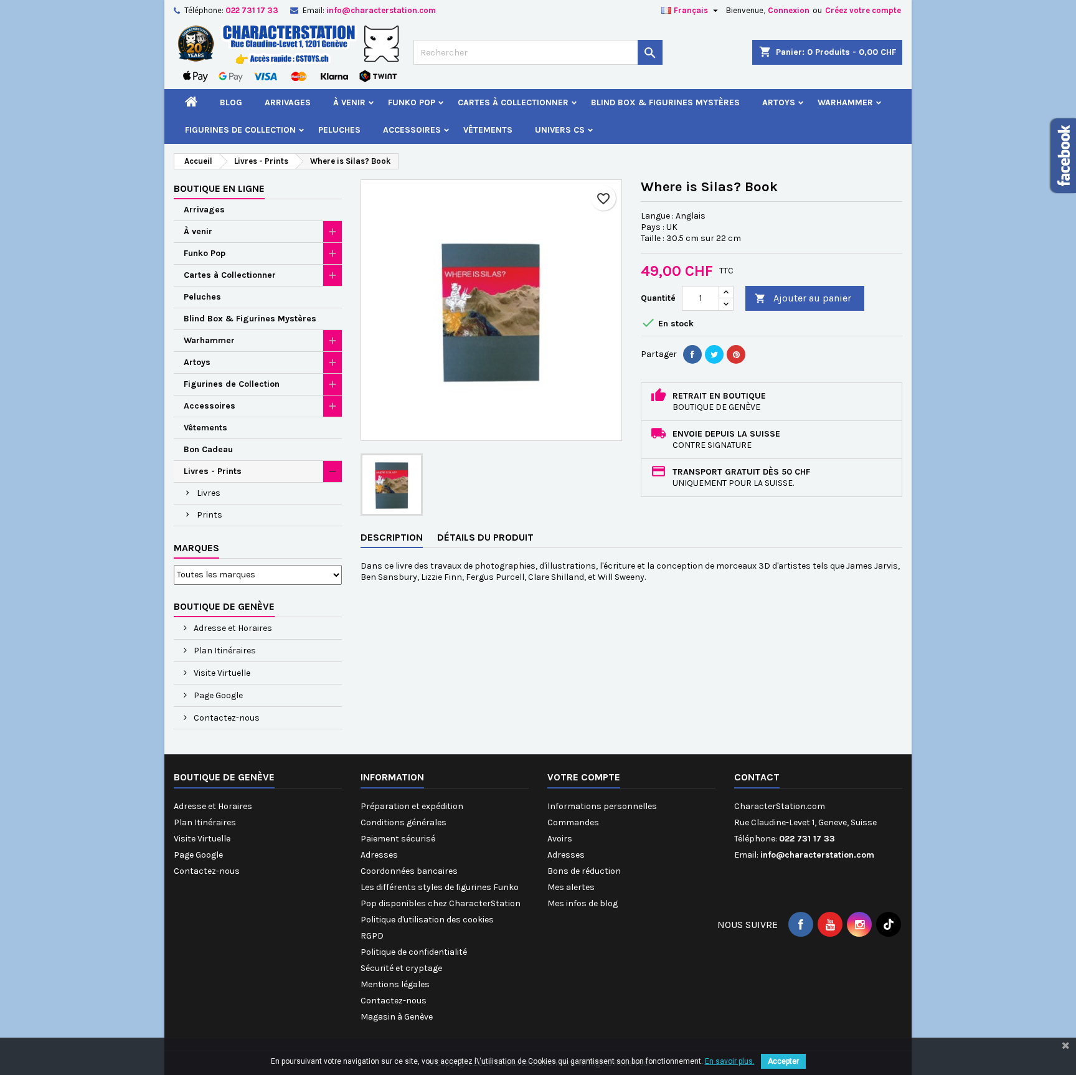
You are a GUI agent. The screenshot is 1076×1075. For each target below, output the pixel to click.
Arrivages (288, 102)
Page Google (217, 695)
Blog (231, 102)
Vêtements (487, 130)
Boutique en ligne (219, 188)
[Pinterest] (736, 354)
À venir (349, 102)
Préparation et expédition (412, 806)
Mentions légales (395, 984)
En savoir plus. (730, 1061)
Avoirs (559, 838)
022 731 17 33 (251, 10)
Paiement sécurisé (398, 838)
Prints (209, 514)
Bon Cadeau (208, 449)
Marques (196, 548)
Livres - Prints (213, 471)
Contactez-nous (226, 718)
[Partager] (692, 354)
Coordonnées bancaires (409, 871)
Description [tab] (392, 537)
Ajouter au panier (803, 298)
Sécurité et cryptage (401, 968)
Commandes (573, 822)
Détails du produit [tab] (485, 537)
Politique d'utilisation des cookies (427, 919)
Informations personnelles (602, 806)
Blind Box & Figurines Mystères (665, 102)
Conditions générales (403, 822)
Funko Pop (411, 102)
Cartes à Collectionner (513, 102)
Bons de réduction (584, 871)
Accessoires (412, 130)
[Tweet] (714, 354)
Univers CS (560, 130)
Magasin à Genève (397, 1016)
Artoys (778, 102)
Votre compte (583, 777)
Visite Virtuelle (221, 673)
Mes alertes (571, 887)
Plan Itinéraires (224, 650)
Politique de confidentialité (414, 952)
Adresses (379, 855)
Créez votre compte (863, 10)
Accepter (783, 1061)
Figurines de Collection (240, 130)
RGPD (372, 936)
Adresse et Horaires (232, 628)
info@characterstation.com (381, 10)
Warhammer (845, 102)
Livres (208, 493)
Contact (757, 777)
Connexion (788, 10)
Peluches (339, 130)
